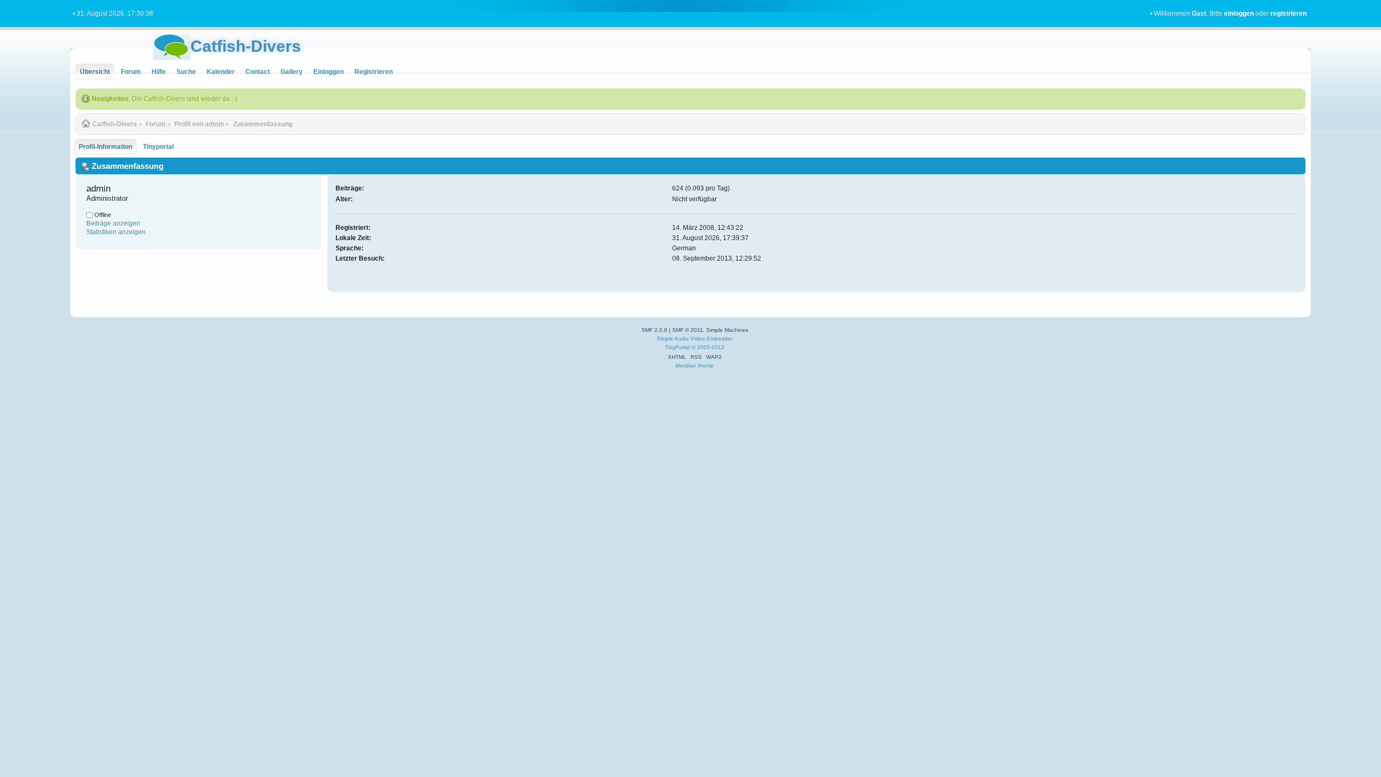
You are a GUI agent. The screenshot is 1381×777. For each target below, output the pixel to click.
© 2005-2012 (708, 347)
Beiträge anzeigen (113, 223)
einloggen (1239, 13)
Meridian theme (694, 366)
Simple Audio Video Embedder (695, 339)
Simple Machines (727, 330)
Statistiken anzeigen (116, 232)
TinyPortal (677, 347)
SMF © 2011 (687, 330)
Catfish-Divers (245, 46)
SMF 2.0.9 (654, 330)
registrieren (1288, 13)
